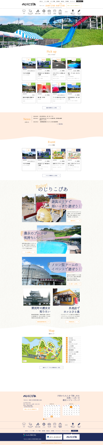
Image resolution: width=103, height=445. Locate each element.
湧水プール (71, 358)
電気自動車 (71, 350)
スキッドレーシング (73, 344)
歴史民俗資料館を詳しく (42, 321)
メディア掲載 (52, 1)
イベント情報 (46, 1)
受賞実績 (58, 1)
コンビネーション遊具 (73, 352)
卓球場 (70, 356)
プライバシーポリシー (66, 430)
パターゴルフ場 (72, 354)
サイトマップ (72, 1)
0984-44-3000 (28, 402)
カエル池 (71, 338)
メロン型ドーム (72, 340)
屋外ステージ (71, 362)
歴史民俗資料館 (72, 360)
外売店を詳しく (72, 321)
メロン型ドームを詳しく (73, 284)
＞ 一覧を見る (60, 124)
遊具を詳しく (73, 220)
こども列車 (71, 346)
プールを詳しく (28, 252)
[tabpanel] (51, 32)
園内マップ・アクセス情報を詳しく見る (51, 367)
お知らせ (41, 1)
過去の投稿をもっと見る (51, 107)
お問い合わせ (80, 1)
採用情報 (67, 1)
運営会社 (62, 1)
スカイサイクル (72, 348)
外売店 (70, 342)
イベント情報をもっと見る (51, 175)
